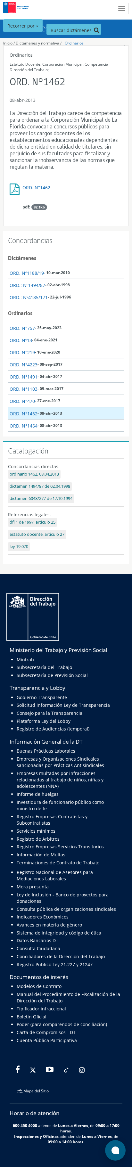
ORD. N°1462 (36, 187)
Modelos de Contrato (39, 986)
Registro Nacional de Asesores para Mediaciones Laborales (55, 875)
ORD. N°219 (22, 352)
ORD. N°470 (22, 401)
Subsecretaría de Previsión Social (52, 675)
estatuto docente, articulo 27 (37, 534)
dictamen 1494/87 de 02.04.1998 (40, 486)
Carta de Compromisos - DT (46, 1032)
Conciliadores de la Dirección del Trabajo (61, 956)
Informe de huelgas (38, 794)
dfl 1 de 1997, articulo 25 (32, 522)
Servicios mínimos (36, 831)
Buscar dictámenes (72, 30)
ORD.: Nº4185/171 (29, 297)
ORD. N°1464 (23, 426)
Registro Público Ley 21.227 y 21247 (55, 964)
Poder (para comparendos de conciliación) (62, 1024)
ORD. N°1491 (23, 377)
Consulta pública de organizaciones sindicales (66, 909)
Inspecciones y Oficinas (36, 1136)
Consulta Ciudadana (38, 948)
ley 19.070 (19, 546)
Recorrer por (21, 26)
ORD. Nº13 (21, 340)
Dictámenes (22, 258)
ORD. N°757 (22, 328)
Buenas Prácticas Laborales (46, 751)
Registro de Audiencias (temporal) (53, 729)
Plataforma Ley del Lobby (43, 721)
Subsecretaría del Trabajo (44, 667)
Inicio (7, 43)
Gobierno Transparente (42, 697)
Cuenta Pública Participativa (47, 1040)
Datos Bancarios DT (37, 940)
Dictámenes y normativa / (39, 43)
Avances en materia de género (49, 925)
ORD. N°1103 (23, 389)
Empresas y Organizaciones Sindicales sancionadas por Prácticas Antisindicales (60, 762)
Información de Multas (41, 855)
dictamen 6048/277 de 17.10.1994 (41, 498)
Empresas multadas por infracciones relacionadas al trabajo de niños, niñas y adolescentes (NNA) (60, 779)
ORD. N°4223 (23, 365)
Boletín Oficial (31, 1017)
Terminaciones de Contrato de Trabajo (58, 863)
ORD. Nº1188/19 (27, 273)
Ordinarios (74, 43)
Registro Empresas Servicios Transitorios (60, 847)
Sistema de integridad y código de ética (59, 933)
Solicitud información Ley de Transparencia (63, 705)
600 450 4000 (25, 1125)
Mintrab (25, 660)
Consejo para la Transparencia (49, 713)
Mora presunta (33, 887)
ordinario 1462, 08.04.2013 (34, 474)
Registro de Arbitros (38, 839)
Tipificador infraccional (41, 1009)
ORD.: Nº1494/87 (27, 285)
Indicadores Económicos (43, 917)
